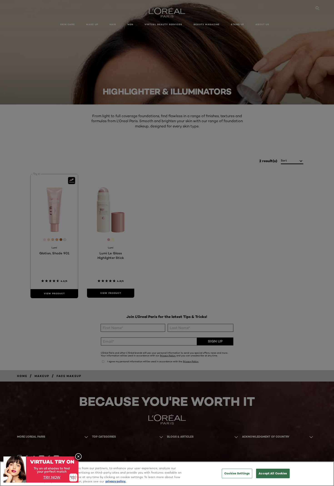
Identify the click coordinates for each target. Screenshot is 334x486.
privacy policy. (115, 481)
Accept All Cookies (273, 473)
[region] (167, 473)
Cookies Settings (237, 473)
